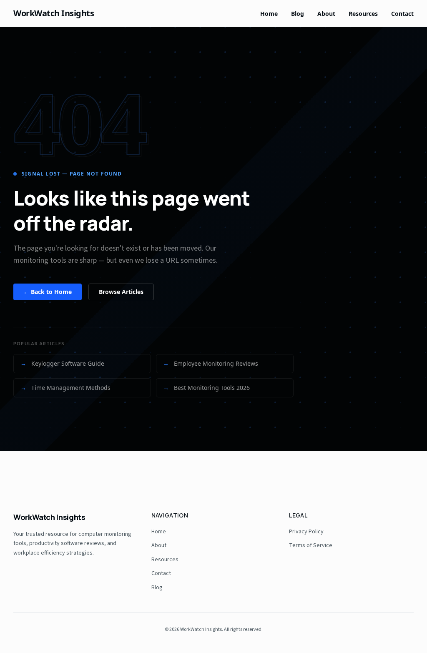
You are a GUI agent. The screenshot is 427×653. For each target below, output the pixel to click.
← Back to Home (47, 292)
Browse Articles (121, 292)
